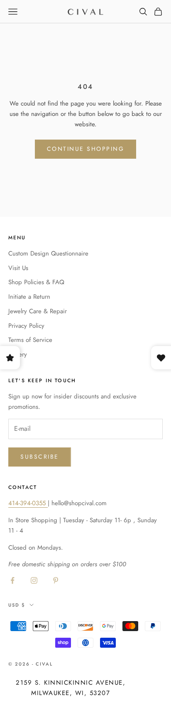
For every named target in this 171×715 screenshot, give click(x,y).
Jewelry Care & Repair (37, 311)
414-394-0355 (28, 503)
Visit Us (18, 268)
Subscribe (39, 456)
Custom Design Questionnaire (48, 253)
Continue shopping (86, 149)
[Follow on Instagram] (34, 580)
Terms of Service (30, 339)
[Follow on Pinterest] (55, 580)
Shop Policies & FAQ (36, 282)
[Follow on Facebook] (12, 580)
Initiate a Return (29, 296)
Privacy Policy (26, 325)
